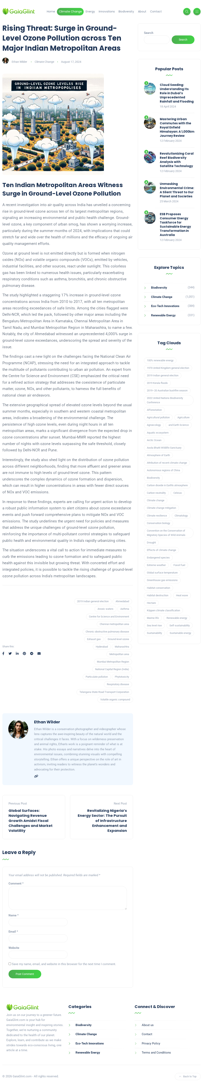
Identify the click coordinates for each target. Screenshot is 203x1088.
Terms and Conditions (156, 1052)
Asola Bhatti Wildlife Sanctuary (164, 447)
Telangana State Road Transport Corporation (104, 691)
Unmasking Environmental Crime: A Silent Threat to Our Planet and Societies (177, 190)
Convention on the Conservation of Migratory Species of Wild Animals (166, 532)
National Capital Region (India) (112, 669)
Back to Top (189, 1076)
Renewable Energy (163, 315)
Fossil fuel (179, 565)
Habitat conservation (158, 587)
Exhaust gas (94, 639)
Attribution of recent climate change (167, 462)
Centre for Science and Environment (109, 616)
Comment (16, 883)
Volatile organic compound (115, 699)
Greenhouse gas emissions (162, 580)
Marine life (153, 617)
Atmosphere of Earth (158, 455)
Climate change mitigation (161, 507)
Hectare (151, 602)
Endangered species (158, 557)
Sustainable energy (180, 632)
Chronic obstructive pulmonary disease (107, 631)
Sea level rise (154, 625)
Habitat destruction (157, 595)
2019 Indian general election (93, 601)
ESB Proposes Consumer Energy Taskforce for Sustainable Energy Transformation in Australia (175, 224)
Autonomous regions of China (163, 470)
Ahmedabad (122, 601)
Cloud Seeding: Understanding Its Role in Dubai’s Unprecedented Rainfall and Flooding (177, 93)
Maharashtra (122, 646)
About (142, 11)
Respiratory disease (118, 684)
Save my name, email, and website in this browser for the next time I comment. (64, 964)
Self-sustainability (179, 625)
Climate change (155, 500)
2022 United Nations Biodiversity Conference (165, 400)
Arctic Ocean (154, 440)
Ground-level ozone (118, 639)
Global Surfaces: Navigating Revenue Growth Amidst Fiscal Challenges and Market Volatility (31, 820)
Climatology (181, 515)
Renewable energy (177, 617)
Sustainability (154, 632)
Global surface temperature (162, 572)
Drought (151, 542)
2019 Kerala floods (157, 382)
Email (13, 931)
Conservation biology (158, 523)
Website (14, 948)
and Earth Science (179, 424)
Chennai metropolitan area (114, 624)
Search (148, 33)
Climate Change (70, 11)
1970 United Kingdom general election (168, 367)
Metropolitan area (119, 654)
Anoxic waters (105, 608)
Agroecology (154, 424)
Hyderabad (102, 646)
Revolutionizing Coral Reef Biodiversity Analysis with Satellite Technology (177, 159)
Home (51, 11)
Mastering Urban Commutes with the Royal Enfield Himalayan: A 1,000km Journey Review (177, 127)
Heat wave (182, 595)
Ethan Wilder (19, 61)
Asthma (124, 608)
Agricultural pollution (158, 417)
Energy (90, 11)
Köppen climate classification (163, 610)
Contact (156, 11)
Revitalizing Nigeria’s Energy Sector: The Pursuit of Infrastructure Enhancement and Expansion (102, 820)
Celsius (177, 492)
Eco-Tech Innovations (165, 306)
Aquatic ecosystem (158, 432)
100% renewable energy (160, 360)
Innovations (107, 11)
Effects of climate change (161, 550)
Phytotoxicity (122, 676)
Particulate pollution (97, 676)
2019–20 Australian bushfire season (167, 390)
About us (148, 1025)
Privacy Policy (151, 1043)
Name (14, 915)
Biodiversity (126, 11)
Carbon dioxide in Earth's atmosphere (167, 485)
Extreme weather (156, 565)
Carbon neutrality (156, 492)
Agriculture (183, 417)
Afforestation (154, 409)
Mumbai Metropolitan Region (113, 661)
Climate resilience (157, 515)
